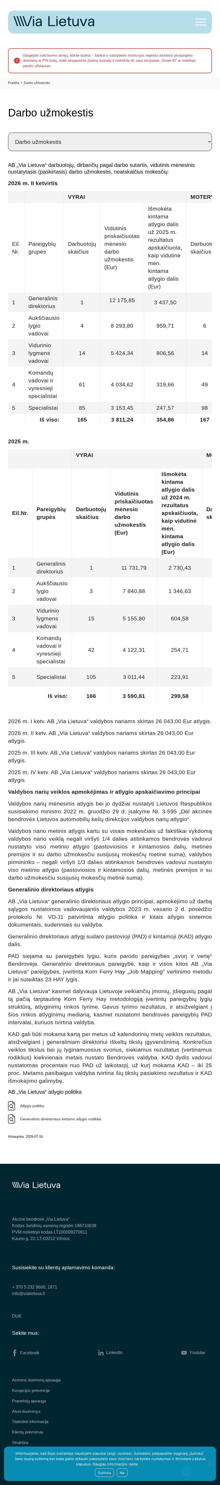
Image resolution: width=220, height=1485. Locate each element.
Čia (141, 1464)
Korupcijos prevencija (31, 1390)
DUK (16, 1316)
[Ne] (209, 1463)
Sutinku (104, 1473)
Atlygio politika (32, 1106)
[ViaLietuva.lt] (53, 25)
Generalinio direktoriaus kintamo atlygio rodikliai (60, 1119)
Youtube (197, 1352)
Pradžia (13, 83)
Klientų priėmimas (27, 1432)
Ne (122, 1473)
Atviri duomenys (26, 1411)
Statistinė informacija (30, 1421)
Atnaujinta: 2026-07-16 (25, 1137)
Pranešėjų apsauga (29, 1401)
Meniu (201, 22)
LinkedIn (114, 1352)
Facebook (29, 1353)
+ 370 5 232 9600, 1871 (34, 1287)
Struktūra (20, 1442)
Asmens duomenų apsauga (36, 1380)
